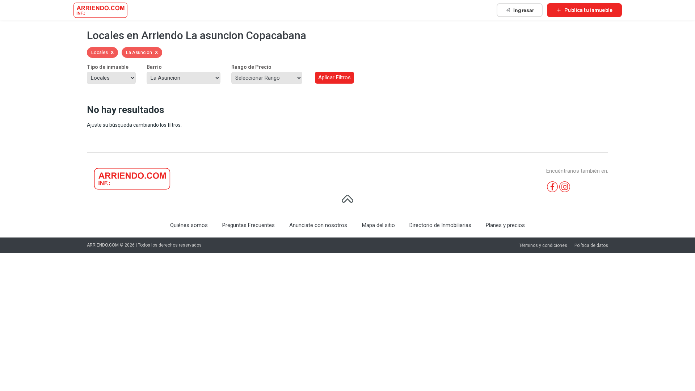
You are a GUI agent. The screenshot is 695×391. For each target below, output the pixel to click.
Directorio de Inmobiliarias (440, 225)
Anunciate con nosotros (318, 225)
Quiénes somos (189, 225)
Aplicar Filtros (334, 77)
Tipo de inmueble (108, 67)
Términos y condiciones (543, 245)
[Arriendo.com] (100, 10)
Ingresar (523, 10)
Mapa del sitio (378, 225)
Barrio (154, 67)
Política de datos (591, 245)
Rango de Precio (251, 67)
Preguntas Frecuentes (248, 225)
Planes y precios (505, 225)
